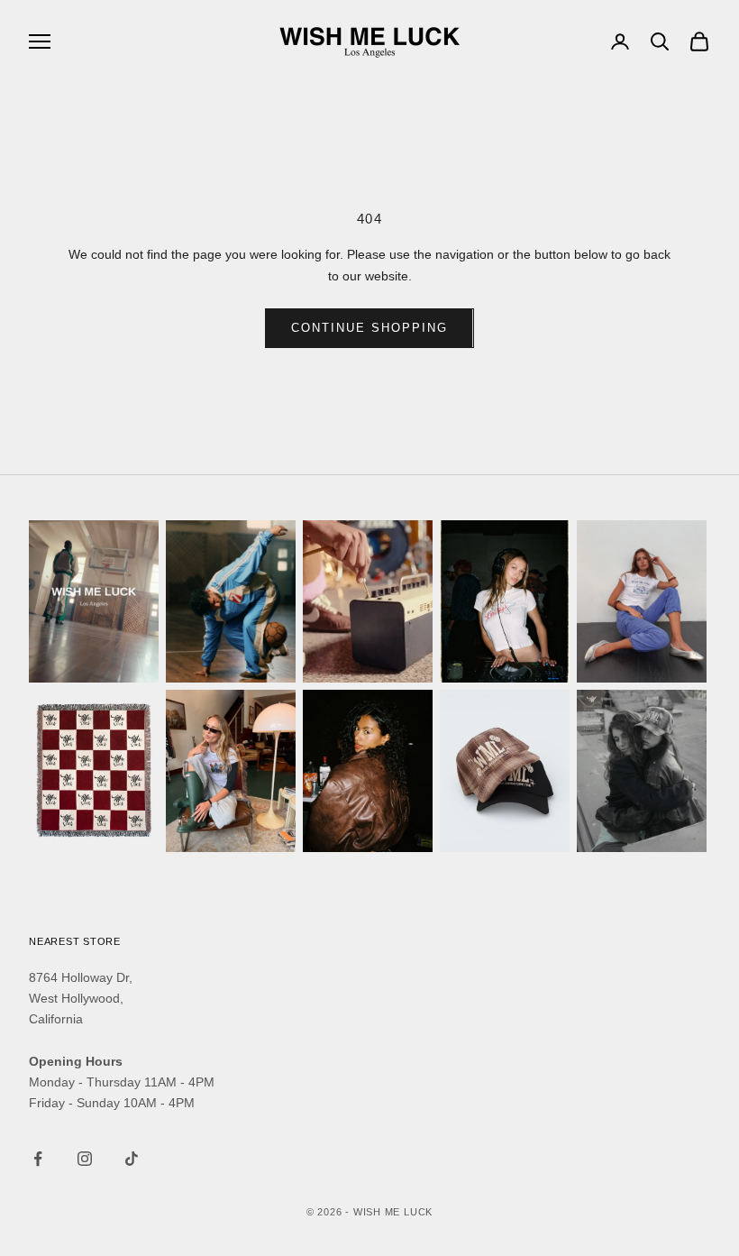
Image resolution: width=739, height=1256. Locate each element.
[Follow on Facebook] (38, 1159)
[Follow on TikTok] (132, 1159)
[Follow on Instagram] (85, 1159)
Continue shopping (369, 328)
